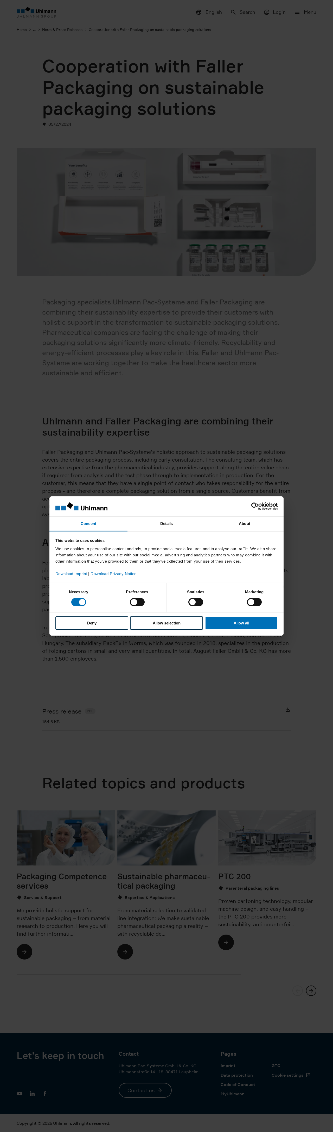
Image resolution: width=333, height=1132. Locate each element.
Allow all (241, 623)
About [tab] (244, 523)
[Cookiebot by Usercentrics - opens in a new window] (255, 506)
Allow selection (167, 623)
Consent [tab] (88, 523)
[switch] (137, 602)
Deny (92, 623)
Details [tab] (166, 523)
